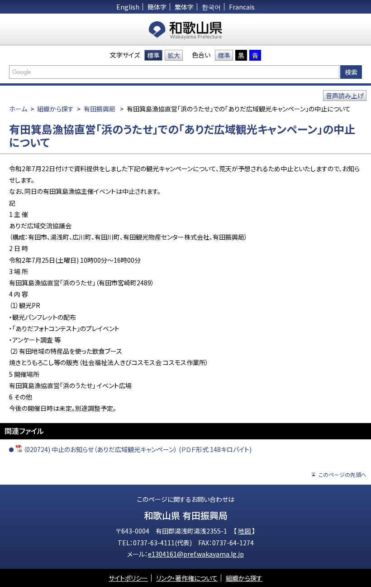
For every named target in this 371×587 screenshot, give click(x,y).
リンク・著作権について (187, 577)
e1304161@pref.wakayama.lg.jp (196, 553)
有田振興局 (99, 108)
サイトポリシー (128, 577)
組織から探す (55, 108)
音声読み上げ (345, 95)
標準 (153, 55)
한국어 (211, 6)
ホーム (18, 108)
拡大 (173, 55)
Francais (242, 6)
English (127, 6)
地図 (245, 530)
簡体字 (156, 6)
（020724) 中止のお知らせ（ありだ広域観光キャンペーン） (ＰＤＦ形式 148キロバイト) (137, 449)
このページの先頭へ (342, 474)
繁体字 (184, 6)
